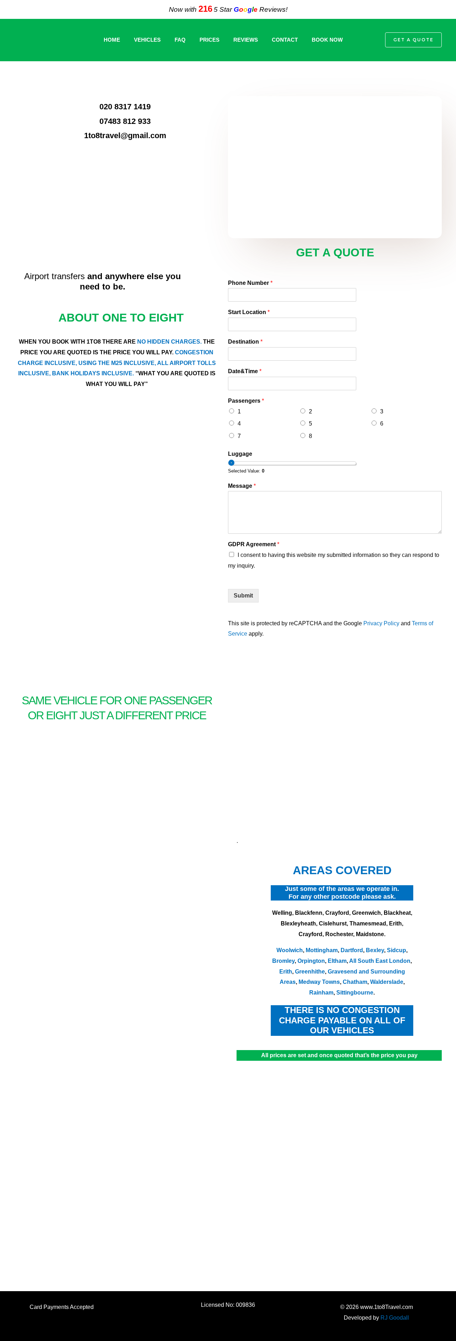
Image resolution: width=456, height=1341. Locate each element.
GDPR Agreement (253, 544)
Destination (245, 342)
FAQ (180, 40)
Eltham (337, 961)
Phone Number (250, 283)
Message (242, 486)
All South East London (379, 961)
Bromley (283, 961)
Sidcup (396, 950)
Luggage (240, 454)
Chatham (355, 982)
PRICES (209, 40)
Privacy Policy (381, 623)
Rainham (321, 993)
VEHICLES (147, 40)
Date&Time (244, 371)
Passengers (246, 401)
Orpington (311, 961)
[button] (369, 40)
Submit (243, 596)
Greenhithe (310, 972)
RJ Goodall (394, 1318)
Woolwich (289, 950)
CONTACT (285, 40)
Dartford (352, 950)
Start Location (249, 312)
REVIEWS (245, 40)
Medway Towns (319, 982)
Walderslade (386, 982)
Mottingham (322, 950)
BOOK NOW (327, 40)
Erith (285, 972)
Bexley (375, 950)
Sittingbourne (354, 993)
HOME (112, 40)
